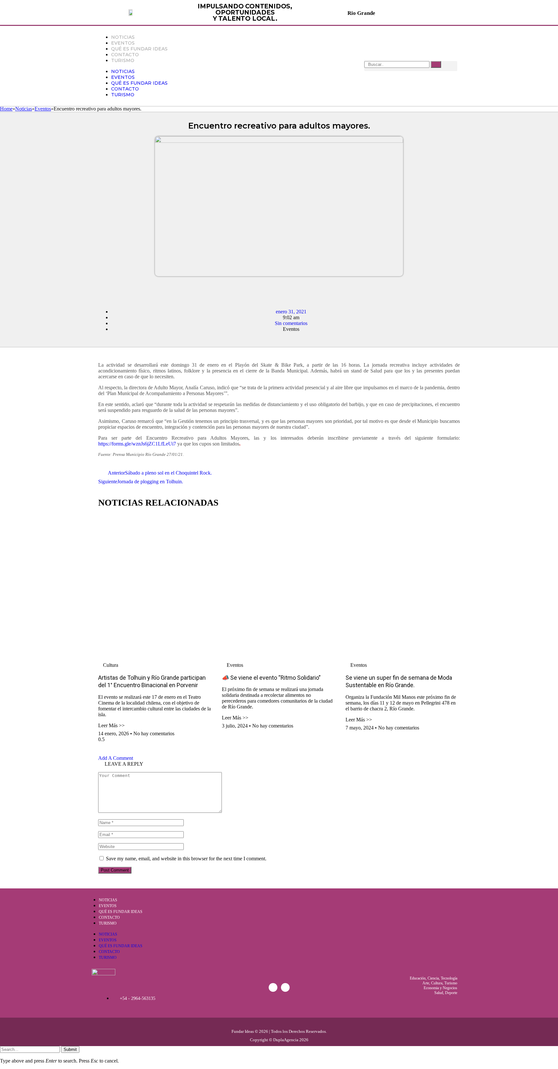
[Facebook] (273, 987)
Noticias (123, 37)
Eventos (123, 43)
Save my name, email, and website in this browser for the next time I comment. (186, 858)
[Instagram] (285, 987)
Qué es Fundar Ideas (139, 49)
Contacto (125, 55)
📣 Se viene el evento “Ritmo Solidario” (271, 677)
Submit (70, 1049)
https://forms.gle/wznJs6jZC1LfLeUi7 (137, 443)
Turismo (122, 60)
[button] (100, 290)
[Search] (436, 64)
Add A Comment (115, 758)
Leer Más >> (111, 725)
